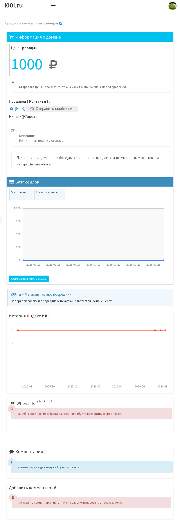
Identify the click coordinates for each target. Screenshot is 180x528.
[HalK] (19, 108)
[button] (53, 5)
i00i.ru (13, 5)
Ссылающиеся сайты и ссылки (29, 278)
